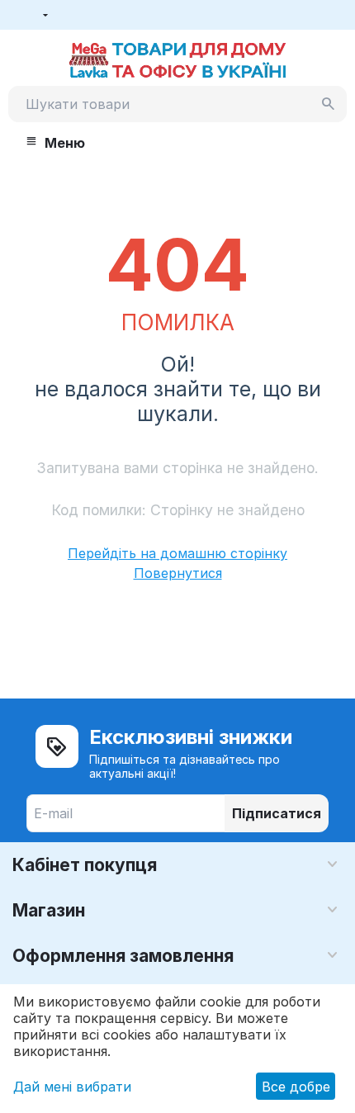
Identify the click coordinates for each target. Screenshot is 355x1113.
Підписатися (276, 813)
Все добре (296, 1086)
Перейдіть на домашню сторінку (177, 553)
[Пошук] (328, 104)
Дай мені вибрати (72, 1086)
